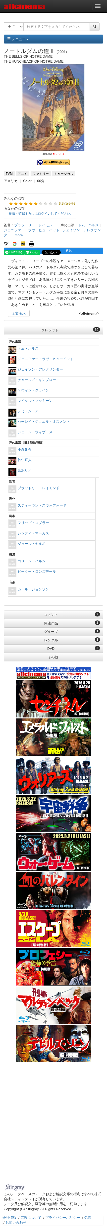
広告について (30, 1218)
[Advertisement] (53, 1126)
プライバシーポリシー (62, 1218)
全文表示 (19, 313)
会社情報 (9, 1218)
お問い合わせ (15, 1223)
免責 (87, 1218)
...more (17, 235)
